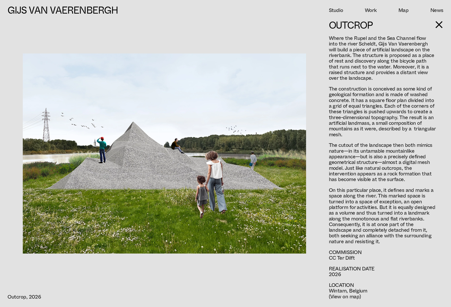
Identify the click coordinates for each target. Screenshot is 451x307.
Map (403, 10)
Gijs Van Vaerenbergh (63, 10)
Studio (336, 10)
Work (371, 10)
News (436, 10)
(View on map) (345, 296)
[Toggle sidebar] (439, 24)
